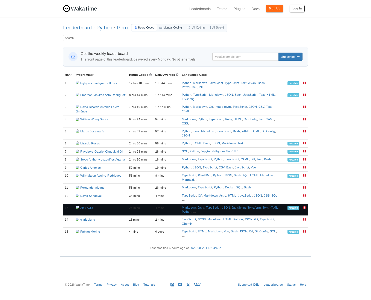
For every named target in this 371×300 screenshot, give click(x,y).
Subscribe (288, 56)
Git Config (250, 119)
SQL (185, 151)
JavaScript (216, 83)
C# (200, 195)
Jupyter (206, 151)
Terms (98, 284)
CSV (261, 106)
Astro (222, 195)
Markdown (200, 83)
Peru (122, 27)
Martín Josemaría (92, 131)
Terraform (254, 207)
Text (243, 83)
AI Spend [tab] (218, 27)
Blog (136, 284)
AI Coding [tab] (198, 27)
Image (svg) (223, 106)
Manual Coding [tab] (172, 27)
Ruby (228, 119)
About (125, 284)
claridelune (87, 219)
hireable (293, 83)
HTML (270, 94)
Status (291, 284)
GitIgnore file (221, 151)
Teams (222, 9)
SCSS (202, 219)
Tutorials (149, 284)
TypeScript (232, 83)
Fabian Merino (90, 231)
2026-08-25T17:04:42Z (205, 248)
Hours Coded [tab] (146, 27)
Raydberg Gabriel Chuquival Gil (101, 151)
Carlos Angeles (90, 167)
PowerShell (189, 87)
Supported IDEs (248, 284)
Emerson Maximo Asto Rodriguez (103, 95)
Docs (256, 9)
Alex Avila (86, 207)
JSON (252, 83)
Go (211, 106)
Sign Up (274, 8)
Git (256, 219)
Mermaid (188, 179)
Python (104, 27)
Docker (229, 187)
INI (201, 87)
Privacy (112, 284)
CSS (185, 123)
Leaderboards (200, 9)
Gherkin (187, 223)
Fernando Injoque (92, 187)
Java (196, 131)
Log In (297, 8)
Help (303, 284)
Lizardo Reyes (90, 143)
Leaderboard (77, 27)
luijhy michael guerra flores (98, 83)
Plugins (239, 9)
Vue (253, 167)
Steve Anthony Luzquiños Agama (102, 159)
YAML (186, 111)
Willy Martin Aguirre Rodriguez (100, 175)
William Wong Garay (94, 119)
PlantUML (204, 175)
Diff (253, 159)
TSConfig (188, 99)
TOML (255, 131)
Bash (261, 83)
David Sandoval (91, 195)
